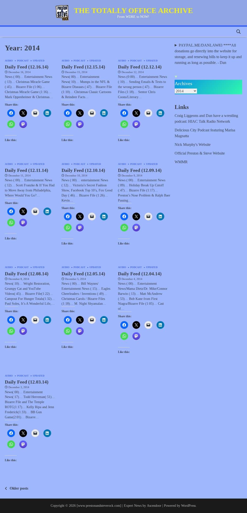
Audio (9, 61)
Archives (183, 83)
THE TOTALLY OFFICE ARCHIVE (133, 10)
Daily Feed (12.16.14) (26, 66)
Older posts (19, 488)
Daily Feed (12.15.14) (83, 66)
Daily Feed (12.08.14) (26, 273)
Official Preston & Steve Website (200, 153)
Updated (38, 61)
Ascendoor (154, 505)
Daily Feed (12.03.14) (26, 382)
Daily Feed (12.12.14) (140, 66)
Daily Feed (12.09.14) (140, 170)
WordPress (188, 505)
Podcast (23, 61)
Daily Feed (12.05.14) (83, 273)
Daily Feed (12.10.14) (83, 170)
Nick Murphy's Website (193, 144)
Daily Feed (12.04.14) (140, 273)
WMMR (181, 162)
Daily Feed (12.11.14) (26, 170)
